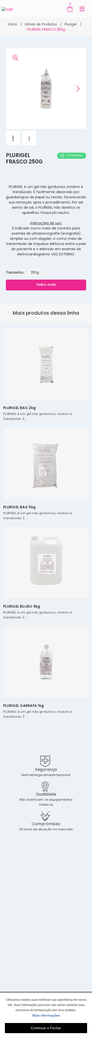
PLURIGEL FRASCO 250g (46, 30)
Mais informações (59, 1015)
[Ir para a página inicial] (7, 9)
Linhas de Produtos (41, 24)
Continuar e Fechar (46, 1028)
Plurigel (71, 24)
